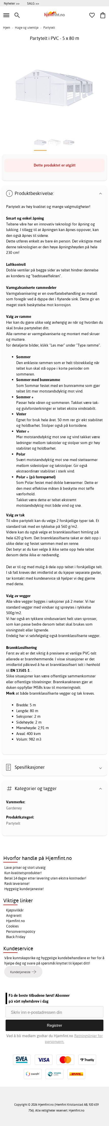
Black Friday (15, 937)
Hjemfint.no (15, 921)
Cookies (12, 926)
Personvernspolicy (20, 931)
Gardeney (14, 808)
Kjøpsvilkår (15, 910)
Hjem (6, 27)
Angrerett (14, 915)
